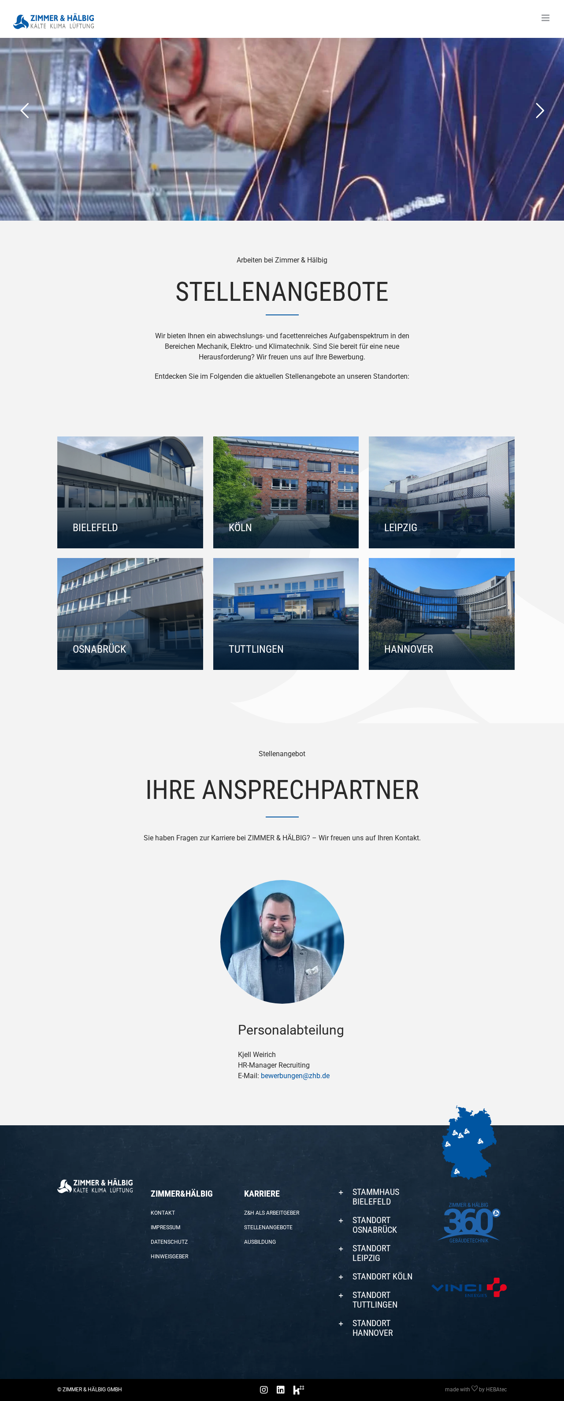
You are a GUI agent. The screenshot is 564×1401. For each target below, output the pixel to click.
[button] (375, 1197)
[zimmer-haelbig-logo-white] (95, 1181)
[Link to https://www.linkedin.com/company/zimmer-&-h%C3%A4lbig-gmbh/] (281, 1390)
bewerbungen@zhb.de (295, 1076)
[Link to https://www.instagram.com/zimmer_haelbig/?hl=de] (264, 1390)
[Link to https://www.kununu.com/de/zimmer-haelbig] (298, 1390)
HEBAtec (496, 1389)
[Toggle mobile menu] (546, 17)
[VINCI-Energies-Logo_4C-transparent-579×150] (469, 1281)
